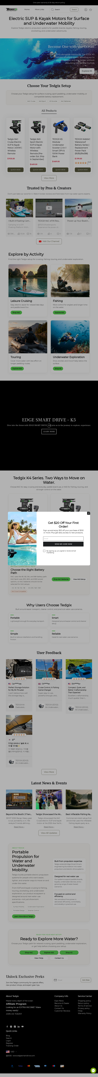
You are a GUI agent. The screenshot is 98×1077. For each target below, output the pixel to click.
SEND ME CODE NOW (63, 544)
